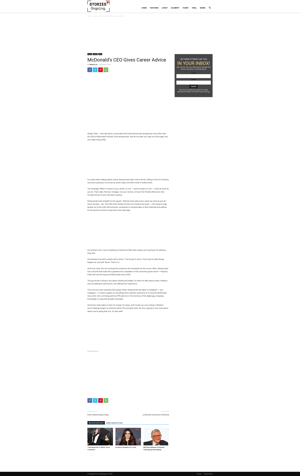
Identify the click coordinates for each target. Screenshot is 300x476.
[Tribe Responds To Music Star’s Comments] (100, 436)
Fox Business (92, 351)
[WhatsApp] (106, 69)
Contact (199, 474)
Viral (194, 8)
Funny (186, 8)
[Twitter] (95, 69)
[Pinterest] (100, 69)
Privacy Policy (208, 474)
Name (193, 73)
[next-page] (92, 454)
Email (193, 79)
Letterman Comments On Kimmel (156, 415)
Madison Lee (94, 64)
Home (144, 8)
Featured (154, 8)
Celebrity (175, 8)
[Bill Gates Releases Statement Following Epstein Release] (156, 436)
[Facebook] (89, 69)
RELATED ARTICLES (96, 423)
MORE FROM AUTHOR (114, 423)
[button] (210, 8)
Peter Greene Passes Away (98, 415)
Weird (202, 8)
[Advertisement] (128, 35)
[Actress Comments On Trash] (128, 436)
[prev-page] (88, 454)
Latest (165, 8)
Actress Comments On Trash (125, 447)
